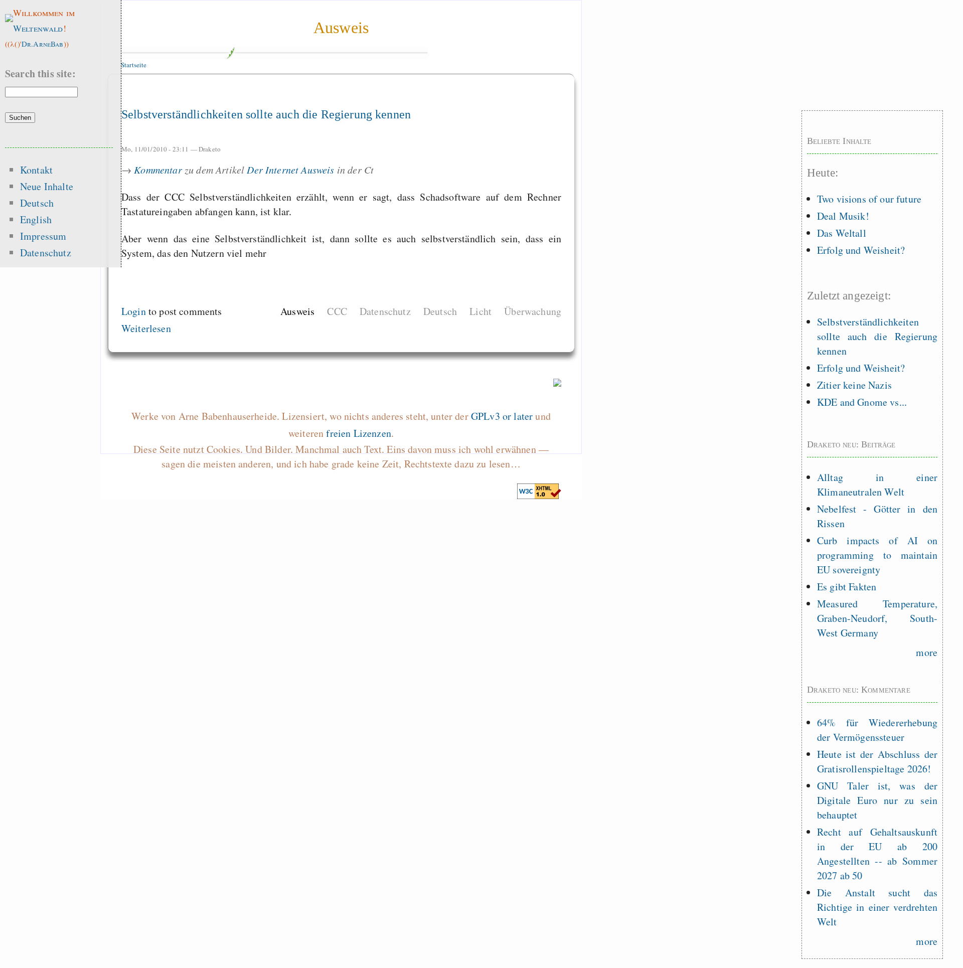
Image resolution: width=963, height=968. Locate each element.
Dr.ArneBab (43, 44)
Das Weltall (841, 233)
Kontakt (36, 170)
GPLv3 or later (502, 416)
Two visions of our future (869, 199)
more (926, 652)
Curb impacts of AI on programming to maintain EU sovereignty (877, 555)
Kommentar (158, 169)
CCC (337, 311)
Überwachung (532, 311)
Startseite (134, 64)
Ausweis (341, 28)
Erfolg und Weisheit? (861, 250)
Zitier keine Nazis (854, 385)
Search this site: (40, 73)
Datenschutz (385, 311)
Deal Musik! (843, 216)
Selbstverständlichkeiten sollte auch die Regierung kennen (266, 114)
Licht (480, 311)
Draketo (210, 148)
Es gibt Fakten (846, 586)
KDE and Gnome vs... (862, 402)
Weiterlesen (146, 328)
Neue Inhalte (46, 186)
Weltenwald (38, 28)
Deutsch (440, 311)
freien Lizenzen (358, 433)
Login (133, 311)
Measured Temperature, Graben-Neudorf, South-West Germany (877, 618)
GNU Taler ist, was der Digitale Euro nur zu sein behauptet (877, 800)
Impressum (43, 236)
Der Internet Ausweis (290, 169)
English (36, 219)
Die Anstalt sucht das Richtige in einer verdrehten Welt (877, 907)
